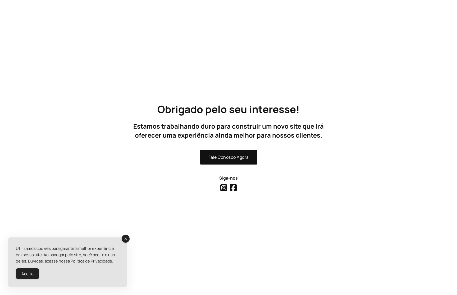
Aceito (27, 274)
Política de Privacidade (91, 261)
